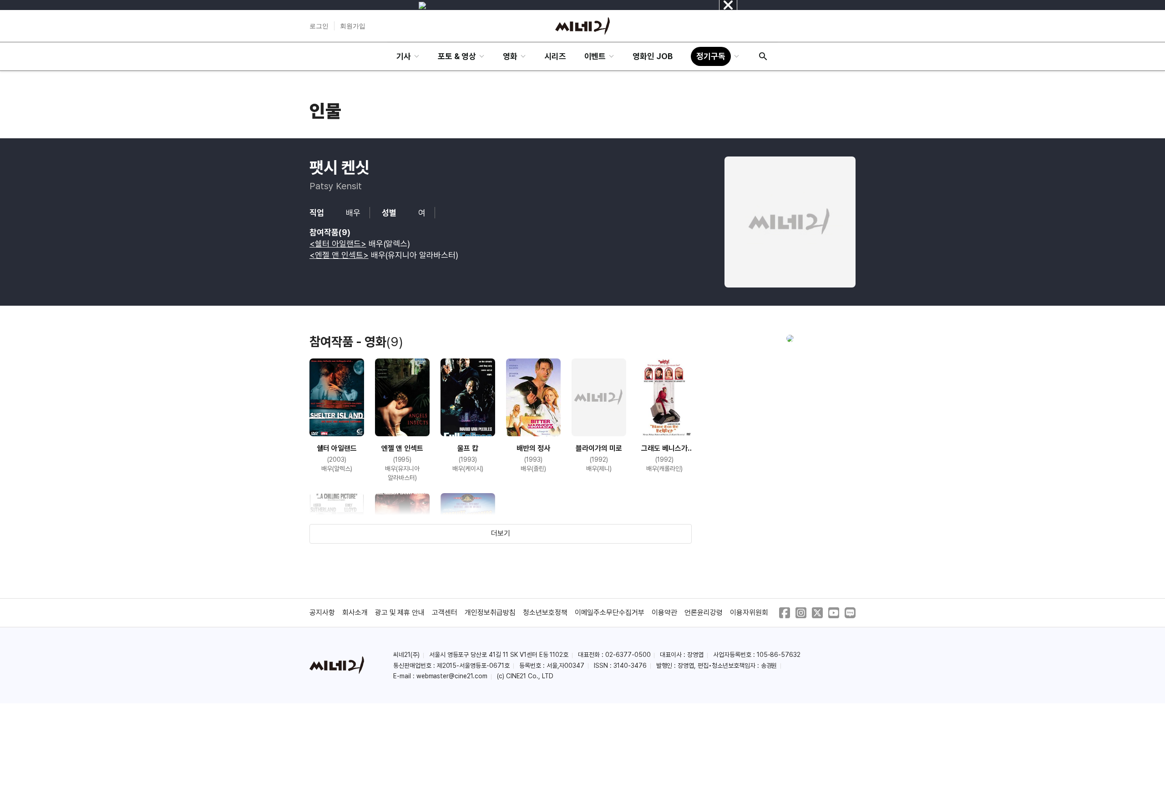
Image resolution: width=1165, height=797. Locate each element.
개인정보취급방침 (490, 612)
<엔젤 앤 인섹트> (339, 255)
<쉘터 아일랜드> (337, 243)
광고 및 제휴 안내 (400, 612)
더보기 (500, 533)
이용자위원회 (749, 612)
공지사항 (322, 612)
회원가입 (352, 26)
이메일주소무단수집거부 (610, 612)
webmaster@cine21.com (451, 676)
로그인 (319, 26)
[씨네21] (582, 26)
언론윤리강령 (703, 612)
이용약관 (664, 612)
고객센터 (444, 612)
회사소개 (355, 612)
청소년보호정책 (545, 612)
